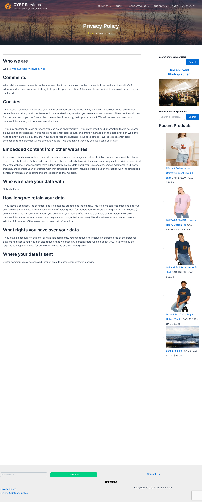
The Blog (159, 6)
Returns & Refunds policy (14, 492)
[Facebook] (106, 482)
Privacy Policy (8, 488)
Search (193, 62)
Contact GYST (137, 6)
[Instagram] (111, 482)
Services (103, 6)
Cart (175, 6)
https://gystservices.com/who (28, 68)
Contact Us (153, 474)
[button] (109, 6)
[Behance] (116, 482)
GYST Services (27, 4)
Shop (119, 6)
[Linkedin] (113, 482)
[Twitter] (108, 482)
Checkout (188, 6)
